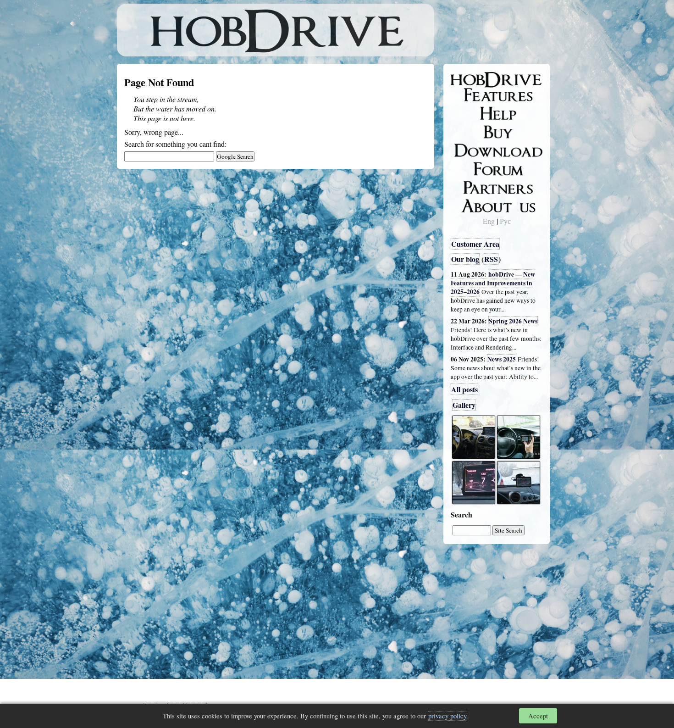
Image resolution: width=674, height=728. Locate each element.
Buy (463, 131)
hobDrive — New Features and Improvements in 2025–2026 (493, 283)
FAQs (465, 112)
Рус (505, 221)
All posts (464, 389)
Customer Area (475, 244)
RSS (491, 259)
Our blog (465, 259)
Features (470, 94)
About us (471, 204)
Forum (467, 167)
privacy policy (447, 715)
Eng (489, 221)
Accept (538, 715)
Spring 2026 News (513, 321)
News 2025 (501, 359)
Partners (469, 185)
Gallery (464, 405)
